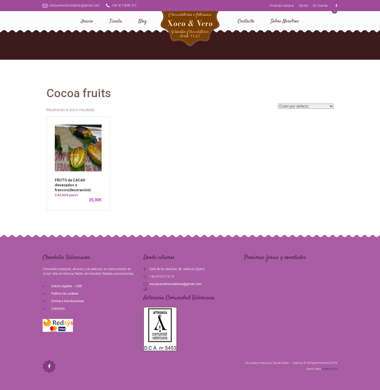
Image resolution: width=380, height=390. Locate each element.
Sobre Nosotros (285, 21)
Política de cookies (65, 293)
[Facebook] (336, 5)
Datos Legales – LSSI (66, 286)
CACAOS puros (66, 195)
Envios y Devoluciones (67, 301)
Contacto (246, 21)
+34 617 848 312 (124, 5)
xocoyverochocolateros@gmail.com (74, 5)
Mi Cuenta (320, 5)
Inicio (87, 21)
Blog (142, 21)
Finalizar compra (282, 5)
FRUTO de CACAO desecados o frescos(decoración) (73, 185)
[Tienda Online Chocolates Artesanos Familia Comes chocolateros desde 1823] (190, 27)
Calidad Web (329, 369)
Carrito (303, 5)
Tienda (115, 21)
